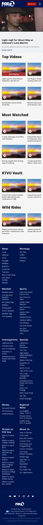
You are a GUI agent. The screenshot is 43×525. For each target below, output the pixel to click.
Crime (4, 258)
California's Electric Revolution (24, 345)
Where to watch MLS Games (8, 483)
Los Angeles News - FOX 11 (25, 412)
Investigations (9, 339)
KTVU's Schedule (26, 449)
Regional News (24, 406)
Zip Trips (23, 252)
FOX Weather (7, 316)
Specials (24, 339)
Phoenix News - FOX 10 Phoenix (26, 417)
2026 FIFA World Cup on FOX (26, 293)
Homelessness (7, 346)
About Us (25, 429)
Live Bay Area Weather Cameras (7, 297)
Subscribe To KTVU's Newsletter (25, 461)
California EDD (7, 343)
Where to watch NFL (8, 436)
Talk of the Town (26, 371)
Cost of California (8, 349)
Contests (23, 258)
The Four (23, 350)
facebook (19, 496)
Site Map (23, 467)
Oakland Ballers (26, 320)
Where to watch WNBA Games (8, 478)
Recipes (23, 260)
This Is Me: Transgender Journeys (24, 376)
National (5, 255)
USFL (22, 333)
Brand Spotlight (26, 398)
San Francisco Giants (25, 308)
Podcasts (5, 272)
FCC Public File (25, 469)
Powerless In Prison (7, 352)
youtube (15, 496)
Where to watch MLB (8, 446)
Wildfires (5, 263)
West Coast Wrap (8, 275)
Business (5, 266)
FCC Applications (26, 472)
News (5, 248)
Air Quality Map (8, 302)
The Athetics (24, 323)
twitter (33, 496)
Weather (6, 288)
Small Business (7, 414)
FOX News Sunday (6, 279)
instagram (24, 496)
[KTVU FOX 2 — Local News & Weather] (9, 4)
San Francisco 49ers (25, 298)
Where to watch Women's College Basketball (8, 471)
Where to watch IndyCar (8, 458)
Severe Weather (8, 311)
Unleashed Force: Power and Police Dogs (8, 358)
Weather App (7, 313)
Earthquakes (6, 308)
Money (5, 404)
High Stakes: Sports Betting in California (26, 355)
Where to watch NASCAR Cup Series (8, 452)
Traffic (22, 255)
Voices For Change (24, 389)
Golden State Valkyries (25, 313)
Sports (23, 288)
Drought (5, 260)
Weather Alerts (7, 292)
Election (5, 283)
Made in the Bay (26, 360)
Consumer (6, 269)
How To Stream (26, 432)
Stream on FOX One (7, 430)
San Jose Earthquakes (24, 329)
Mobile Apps (24, 457)
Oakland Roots (25, 317)
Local (4, 252)
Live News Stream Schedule (26, 453)
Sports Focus (25, 368)
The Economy (7, 411)
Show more (7, 50)
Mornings (25, 248)
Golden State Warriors (25, 303)
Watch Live (31, 4)
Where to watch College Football (8, 441)
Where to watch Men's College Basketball (8, 464)
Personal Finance (8, 408)
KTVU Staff (24, 435)
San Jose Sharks (26, 326)
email (10, 496)
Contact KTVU (25, 441)
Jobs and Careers (26, 438)
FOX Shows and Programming (26, 445)
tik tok (28, 496)
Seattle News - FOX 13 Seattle (25, 422)
